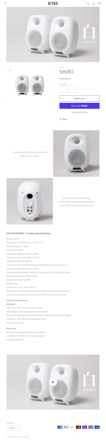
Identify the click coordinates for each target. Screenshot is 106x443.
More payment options (80, 112)
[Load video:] (53, 382)
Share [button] (64, 119)
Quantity (62, 84)
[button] (5, 3)
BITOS (14, 437)
